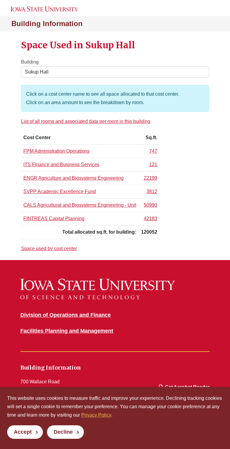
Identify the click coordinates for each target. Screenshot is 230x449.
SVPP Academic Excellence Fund (59, 191)
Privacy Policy (96, 415)
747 (153, 151)
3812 (151, 191)
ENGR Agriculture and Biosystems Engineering (73, 178)
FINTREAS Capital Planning (53, 218)
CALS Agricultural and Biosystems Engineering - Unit (79, 205)
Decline (63, 432)
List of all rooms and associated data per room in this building (85, 121)
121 (153, 164)
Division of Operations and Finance (65, 315)
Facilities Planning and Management (66, 331)
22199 (150, 178)
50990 (150, 205)
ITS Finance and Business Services (61, 164)
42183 (150, 218)
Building (30, 61)
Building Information (47, 23)
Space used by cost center (49, 248)
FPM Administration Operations (56, 151)
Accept (23, 432)
